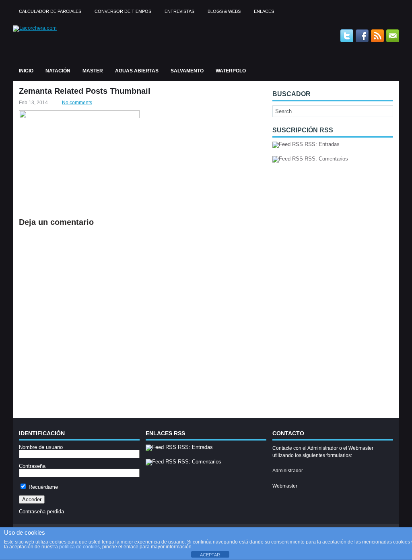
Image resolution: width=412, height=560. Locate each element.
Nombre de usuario (41, 447)
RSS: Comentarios (325, 159)
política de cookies (79, 547)
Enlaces (264, 11)
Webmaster (284, 486)
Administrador (287, 471)
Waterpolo (231, 71)
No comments (77, 102)
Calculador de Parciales (50, 11)
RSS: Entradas (321, 144)
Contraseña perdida (41, 512)
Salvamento (187, 71)
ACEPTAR (210, 554)
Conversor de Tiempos (123, 11)
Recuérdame (42, 487)
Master (92, 71)
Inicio (26, 71)
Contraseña (32, 466)
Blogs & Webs (224, 11)
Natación (57, 71)
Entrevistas (179, 11)
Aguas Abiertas (137, 71)
